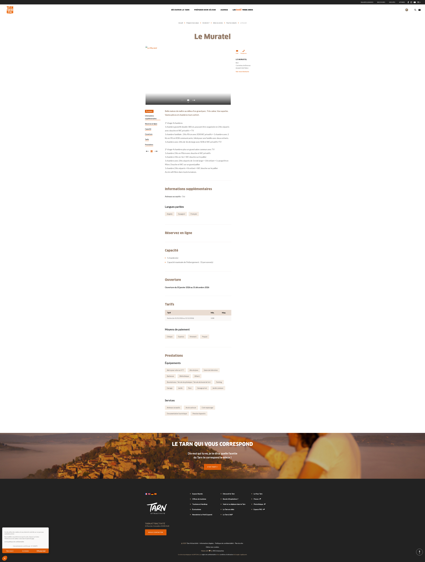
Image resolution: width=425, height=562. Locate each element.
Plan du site (239, 543)
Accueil (181, 23)
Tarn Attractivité (192, 543)
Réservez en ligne (151, 124)
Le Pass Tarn (258, 494)
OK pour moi (41, 551)
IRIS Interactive (218, 551)
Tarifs (147, 139)
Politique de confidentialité (224, 543)
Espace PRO (258, 509)
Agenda (224, 10)
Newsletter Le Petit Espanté (202, 514)
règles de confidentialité (209, 554)
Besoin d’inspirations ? (230, 499)
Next (193, 100)
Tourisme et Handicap (199, 504)
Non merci (9, 551)
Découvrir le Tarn (180, 10)
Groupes (392, 2)
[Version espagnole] (155, 494)
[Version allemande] (152, 494)
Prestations (149, 144)
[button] (4, 558)
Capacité (148, 129)
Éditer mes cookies (212, 547)
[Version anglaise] (149, 494)
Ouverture (148, 134)
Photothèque (258, 504)
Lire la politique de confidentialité (14, 542)
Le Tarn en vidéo (228, 509)
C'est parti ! (212, 467)
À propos (149, 111)
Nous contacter (155, 532)
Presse (256, 499)
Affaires (402, 2)
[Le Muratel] (188, 75)
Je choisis (25, 551)
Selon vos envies (218, 23)
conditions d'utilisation (226, 554)
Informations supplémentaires (151, 117)
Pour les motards (231, 23)
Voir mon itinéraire (242, 71)
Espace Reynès (197, 494)
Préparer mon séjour (192, 23)
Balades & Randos (367, 2)
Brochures (381, 2)
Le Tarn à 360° (228, 514)
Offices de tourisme (199, 499)
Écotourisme (196, 509)
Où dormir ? (206, 23)
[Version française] (146, 494)
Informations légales (207, 543)
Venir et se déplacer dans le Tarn (234, 504)
